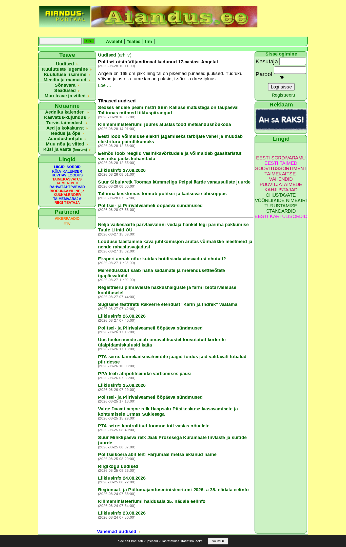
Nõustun (218, 541)
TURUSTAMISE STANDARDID (280, 208)
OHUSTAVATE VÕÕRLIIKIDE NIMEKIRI (281, 197)
